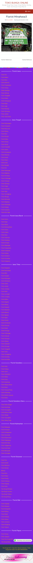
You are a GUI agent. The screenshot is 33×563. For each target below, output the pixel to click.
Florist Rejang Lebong (6, 384)
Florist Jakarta (4, 114)
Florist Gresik (4, 283)
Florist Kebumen (5, 82)
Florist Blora (4, 80)
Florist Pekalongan (5, 170)
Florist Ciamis (4, 219)
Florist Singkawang (6, 440)
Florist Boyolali (5, 136)
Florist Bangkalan (5, 268)
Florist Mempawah (5, 450)
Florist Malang (4, 304)
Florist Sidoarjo (5, 341)
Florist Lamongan (5, 294)
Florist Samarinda (5, 435)
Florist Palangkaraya (6, 432)
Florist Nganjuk (5, 315)
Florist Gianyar (4, 519)
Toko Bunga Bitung (6, 496)
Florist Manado (5, 468)
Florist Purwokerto (5, 126)
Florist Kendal (4, 157)
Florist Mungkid (5, 165)
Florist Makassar (5, 465)
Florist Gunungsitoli (6, 410)
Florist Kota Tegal (5, 212)
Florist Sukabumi (5, 256)
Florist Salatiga (5, 207)
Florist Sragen (4, 186)
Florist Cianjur (4, 229)
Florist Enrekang (5, 481)
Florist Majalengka (5, 245)
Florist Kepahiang (5, 382)
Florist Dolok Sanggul (6, 404)
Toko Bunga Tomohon (6, 491)
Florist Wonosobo (5, 199)
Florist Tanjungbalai (6, 417)
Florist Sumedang (5, 258)
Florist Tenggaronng (6, 445)
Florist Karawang (5, 240)
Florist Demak (4, 144)
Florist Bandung (5, 108)
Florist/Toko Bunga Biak (7, 539)
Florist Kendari (4, 463)
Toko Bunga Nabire (6, 542)
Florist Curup (4, 379)
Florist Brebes (4, 98)
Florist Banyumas (5, 128)
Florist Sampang (5, 338)
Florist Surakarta (5, 210)
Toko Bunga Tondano (6, 494)
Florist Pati (4, 74)
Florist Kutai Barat (5, 448)
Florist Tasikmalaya (6, 116)
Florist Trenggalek (5, 95)
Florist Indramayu (5, 237)
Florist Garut (4, 235)
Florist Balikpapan (5, 427)
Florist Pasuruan (5, 325)
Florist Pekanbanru (5, 374)
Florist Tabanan (5, 527)
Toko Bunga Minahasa (6, 489)
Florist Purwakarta (5, 250)
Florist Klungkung (5, 524)
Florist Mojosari (5, 312)
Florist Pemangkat (5, 453)
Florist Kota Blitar (5, 359)
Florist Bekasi (4, 224)
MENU (28, 11)
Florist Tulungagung (6, 354)
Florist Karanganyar (6, 101)
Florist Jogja (4, 106)
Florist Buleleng (5, 516)
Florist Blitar (4, 273)
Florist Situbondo (5, 343)
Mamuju (3, 470)
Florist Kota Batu (5, 357)
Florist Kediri (4, 291)
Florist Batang (4, 131)
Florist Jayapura (5, 536)
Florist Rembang (5, 183)
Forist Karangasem (6, 509)
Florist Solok (4, 366)
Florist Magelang (5, 173)
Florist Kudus (4, 162)
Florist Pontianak (5, 429)
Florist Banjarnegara (6, 123)
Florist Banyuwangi (6, 270)
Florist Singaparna (5, 261)
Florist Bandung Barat (6, 227)
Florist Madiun (4, 77)
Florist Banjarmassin (6, 437)
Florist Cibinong (5, 93)
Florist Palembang (5, 392)
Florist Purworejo (5, 181)
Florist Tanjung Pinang (6, 390)
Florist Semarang (5, 111)
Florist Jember (4, 286)
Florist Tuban (4, 351)
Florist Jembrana (5, 522)
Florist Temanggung (6, 194)
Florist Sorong (4, 534)
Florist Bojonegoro (5, 278)
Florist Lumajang (5, 296)
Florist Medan (4, 377)
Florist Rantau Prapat (6, 412)
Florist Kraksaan (5, 336)
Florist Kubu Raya (5, 443)
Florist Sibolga (4, 415)
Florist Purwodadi (5, 147)
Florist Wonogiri (5, 196)
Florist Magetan (5, 302)
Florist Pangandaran (6, 85)
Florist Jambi (4, 371)
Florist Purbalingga (5, 178)
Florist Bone (4, 473)
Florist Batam (4, 387)
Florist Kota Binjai (5, 407)
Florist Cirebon (4, 232)
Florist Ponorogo (5, 330)
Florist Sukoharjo (5, 90)
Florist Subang (4, 253)
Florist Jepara (4, 149)
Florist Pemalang (5, 175)
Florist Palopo (4, 476)
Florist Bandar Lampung (7, 395)
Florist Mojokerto (5, 310)
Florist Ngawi (4, 317)
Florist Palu (4, 460)
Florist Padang (4, 369)
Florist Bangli (4, 514)
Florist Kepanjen (5, 307)
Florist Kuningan (5, 242)
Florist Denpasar (5, 506)
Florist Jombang (5, 289)
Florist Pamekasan (5, 323)
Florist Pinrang (4, 478)
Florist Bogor (4, 103)
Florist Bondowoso (5, 281)
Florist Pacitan (4, 320)
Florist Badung (4, 511)
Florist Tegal (4, 191)
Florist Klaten (4, 160)
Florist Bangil (4, 328)
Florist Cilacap (4, 88)
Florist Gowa (4, 486)
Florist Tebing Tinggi (6, 420)
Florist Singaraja (5, 503)
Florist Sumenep (5, 346)
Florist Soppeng (5, 483)
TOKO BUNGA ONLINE (16, 2)
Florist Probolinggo (5, 333)
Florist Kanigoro (5, 276)
